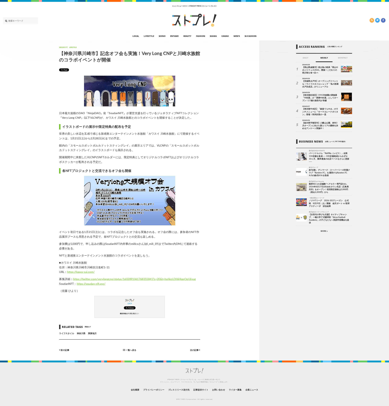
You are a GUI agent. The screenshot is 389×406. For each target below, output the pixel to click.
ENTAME (174, 35)
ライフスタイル (66, 333)
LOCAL (136, 35)
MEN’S (237, 35)
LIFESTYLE (149, 35)
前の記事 (64, 350)
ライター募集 (235, 390)
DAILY (305, 58)
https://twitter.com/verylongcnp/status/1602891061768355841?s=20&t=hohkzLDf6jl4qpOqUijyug (134, 279)
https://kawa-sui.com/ (81, 272)
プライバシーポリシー (154, 390)
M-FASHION (250, 35)
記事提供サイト (200, 390)
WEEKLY (324, 58)
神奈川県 (81, 333)
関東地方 (92, 333)
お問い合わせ (218, 390)
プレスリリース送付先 (179, 390)
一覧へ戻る (130, 350)
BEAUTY (187, 35)
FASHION (200, 35)
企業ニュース (251, 390)
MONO (162, 35)
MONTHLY (343, 58)
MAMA (213, 35)
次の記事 (194, 350)
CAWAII (225, 35)
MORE (324, 231)
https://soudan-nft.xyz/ (91, 284)
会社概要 (135, 390)
